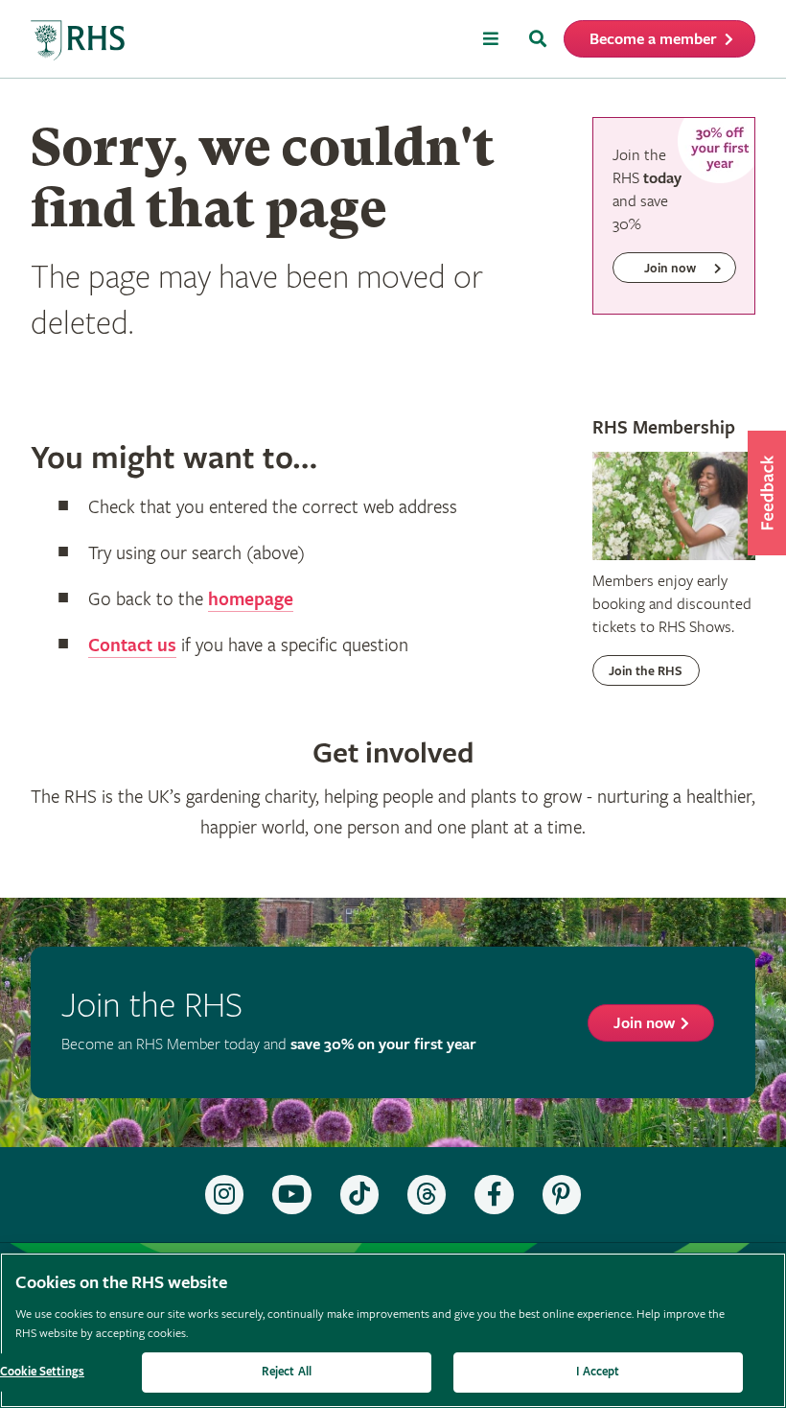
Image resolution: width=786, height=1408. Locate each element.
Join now (644, 1024)
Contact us (132, 646)
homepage (250, 600)
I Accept (597, 1372)
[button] (767, 493)
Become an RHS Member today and (268, 1045)
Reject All (287, 1372)
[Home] (79, 40)
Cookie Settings (42, 1372)
